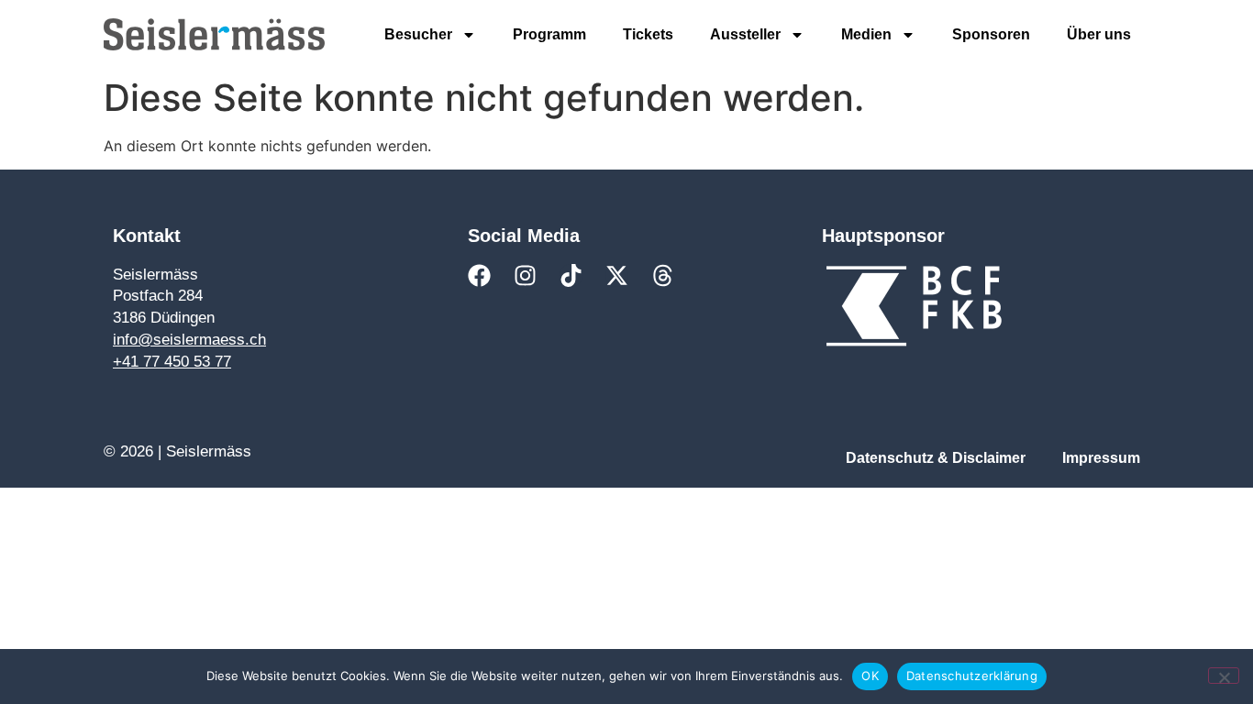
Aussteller (745, 34)
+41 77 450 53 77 (172, 361)
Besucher (418, 34)
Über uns (1099, 34)
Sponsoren (991, 34)
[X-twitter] (616, 275)
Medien (866, 34)
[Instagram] (525, 275)
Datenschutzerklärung (971, 675)
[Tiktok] (571, 275)
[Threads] (662, 275)
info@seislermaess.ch (189, 339)
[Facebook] (479, 275)
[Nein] (1223, 675)
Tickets (648, 34)
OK (870, 675)
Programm (549, 34)
